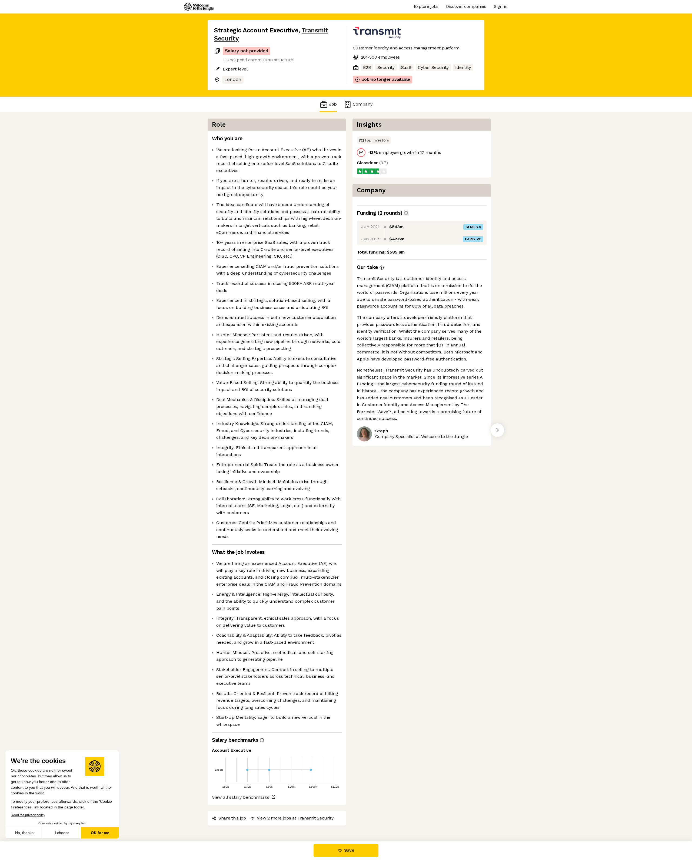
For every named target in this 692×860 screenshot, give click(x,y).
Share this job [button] (232, 818)
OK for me (100, 833)
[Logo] (199, 7)
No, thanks (24, 833)
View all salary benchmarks (240, 797)
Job (333, 104)
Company (362, 104)
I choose (62, 833)
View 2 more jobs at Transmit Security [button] (295, 818)
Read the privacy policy (28, 815)
